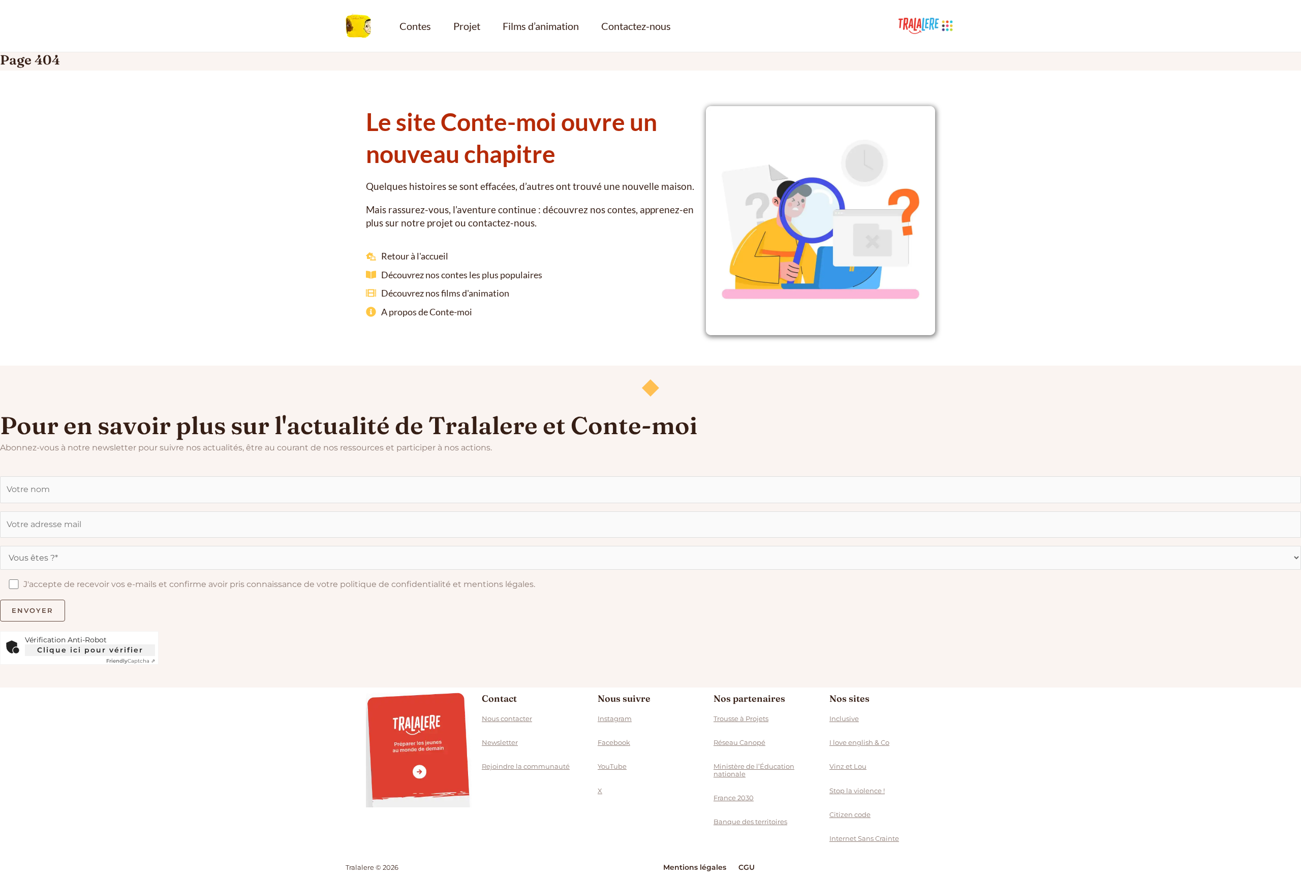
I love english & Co (859, 742)
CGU (746, 867)
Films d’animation (541, 26)
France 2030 (734, 798)
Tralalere (927, 26)
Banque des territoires (750, 822)
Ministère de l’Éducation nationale (754, 769)
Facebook (614, 742)
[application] (947, 26)
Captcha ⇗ (130, 661)
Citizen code (850, 814)
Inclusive (844, 718)
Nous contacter (507, 718)
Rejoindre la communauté (526, 766)
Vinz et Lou (847, 766)
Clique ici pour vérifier (90, 650)
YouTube (612, 766)
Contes (415, 26)
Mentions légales (694, 867)
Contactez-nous (636, 26)
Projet (466, 26)
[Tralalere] (419, 750)
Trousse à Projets (741, 718)
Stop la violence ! (857, 791)
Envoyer (32, 610)
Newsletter (500, 742)
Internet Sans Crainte (864, 838)
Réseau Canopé (739, 742)
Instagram (615, 718)
